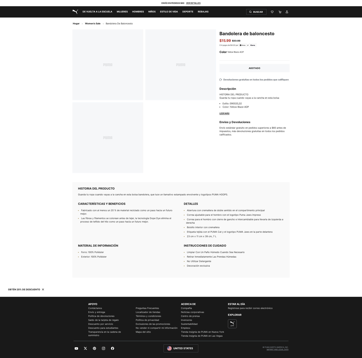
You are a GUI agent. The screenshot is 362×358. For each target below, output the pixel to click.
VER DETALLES (193, 3)
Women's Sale (93, 23)
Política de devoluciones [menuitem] (101, 316)
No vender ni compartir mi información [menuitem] (156, 327)
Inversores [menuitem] (186, 320)
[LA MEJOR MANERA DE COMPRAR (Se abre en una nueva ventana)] (232, 323)
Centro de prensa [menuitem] (190, 316)
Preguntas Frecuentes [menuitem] (147, 308)
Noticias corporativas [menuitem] (192, 312)
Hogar (76, 23)
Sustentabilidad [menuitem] (189, 324)
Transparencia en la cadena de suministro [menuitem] (104, 333)
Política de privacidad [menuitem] (147, 320)
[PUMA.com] (74, 12)
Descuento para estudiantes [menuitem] (103, 327)
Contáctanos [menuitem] (95, 308)
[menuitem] (97, 12)
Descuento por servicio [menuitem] (100, 324)
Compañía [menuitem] (186, 308)
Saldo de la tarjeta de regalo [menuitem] (103, 320)
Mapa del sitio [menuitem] (143, 331)
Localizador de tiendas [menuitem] (148, 312)
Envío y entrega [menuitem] (96, 312)
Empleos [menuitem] (185, 327)
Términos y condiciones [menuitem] (148, 316)
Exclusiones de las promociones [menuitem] (153, 324)
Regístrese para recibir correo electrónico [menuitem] (250, 308)
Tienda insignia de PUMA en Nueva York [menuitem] (202, 331)
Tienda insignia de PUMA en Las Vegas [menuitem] (202, 335)
